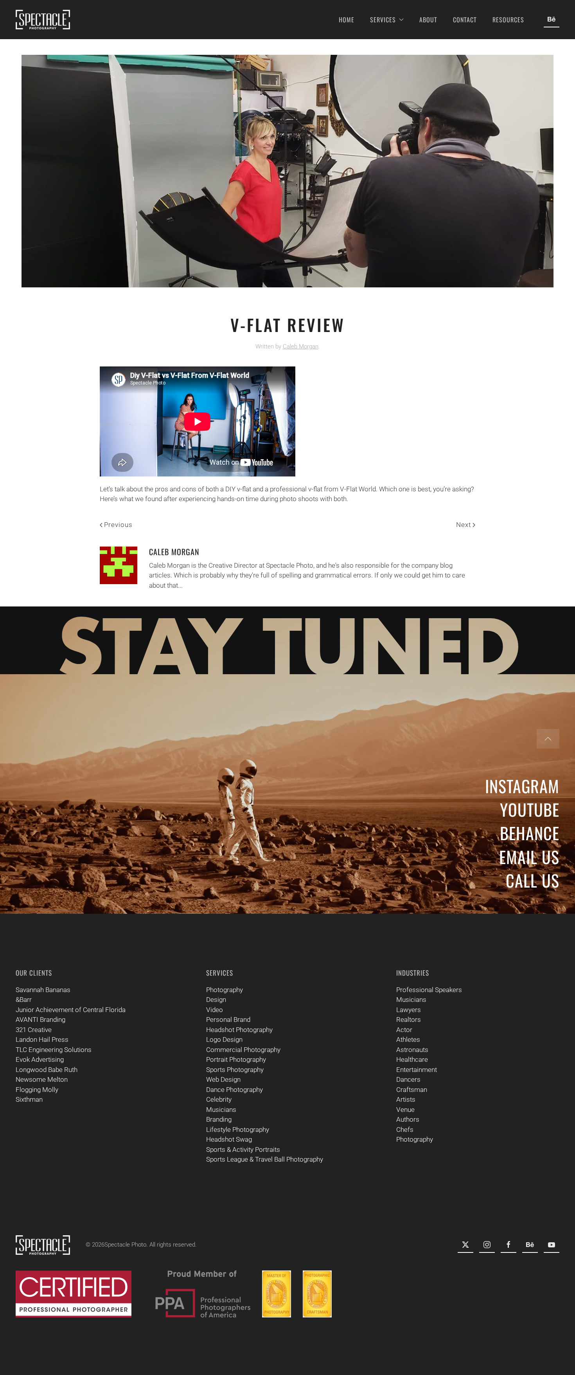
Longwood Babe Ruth (46, 1070)
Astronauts (412, 1050)
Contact (465, 19)
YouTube (529, 809)
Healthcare (412, 1059)
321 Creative (34, 1030)
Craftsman (411, 1090)
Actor (404, 1030)
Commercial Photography (243, 1050)
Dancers (408, 1079)
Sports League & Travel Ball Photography (264, 1159)
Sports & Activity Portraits (243, 1149)
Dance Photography (234, 1090)
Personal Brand (228, 1019)
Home (346, 19)
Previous (118, 525)
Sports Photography (235, 1070)
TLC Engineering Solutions (54, 1050)
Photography (224, 990)
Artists (405, 1099)
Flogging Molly (37, 1090)
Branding (219, 1119)
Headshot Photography (239, 1030)
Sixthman (29, 1099)
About (428, 19)
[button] (548, 739)
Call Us (532, 880)
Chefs (404, 1129)
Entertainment (416, 1070)
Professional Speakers (429, 990)
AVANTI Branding (40, 1019)
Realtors (408, 1019)
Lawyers (408, 1010)
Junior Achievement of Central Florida (71, 1010)
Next (463, 525)
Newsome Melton (42, 1079)
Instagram (522, 786)
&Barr (24, 999)
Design (216, 999)
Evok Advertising (40, 1059)
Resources (508, 19)
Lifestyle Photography (237, 1129)
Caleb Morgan (300, 346)
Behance (529, 833)
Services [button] (383, 19)
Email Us (529, 856)
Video (214, 1010)
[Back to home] (43, 19)
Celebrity (219, 1099)
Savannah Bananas (43, 990)
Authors (407, 1119)
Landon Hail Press (42, 1039)
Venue (405, 1109)
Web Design (223, 1079)
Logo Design (224, 1039)
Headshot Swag (229, 1139)
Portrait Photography (236, 1059)
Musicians (221, 1109)
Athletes (408, 1039)
